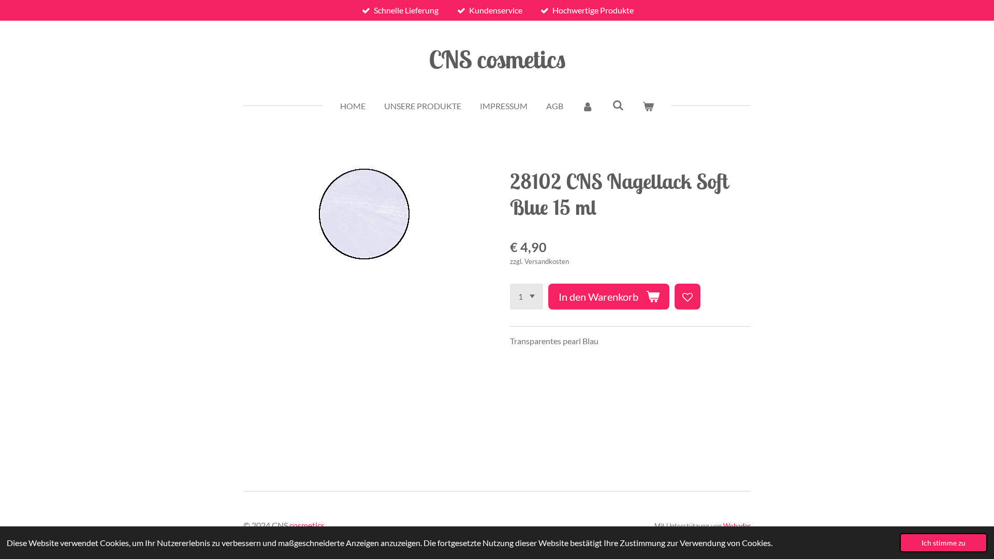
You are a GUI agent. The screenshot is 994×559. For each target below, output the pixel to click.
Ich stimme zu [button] (944, 542)
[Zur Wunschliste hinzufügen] (687, 297)
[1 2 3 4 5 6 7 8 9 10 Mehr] (526, 297)
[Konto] (587, 106)
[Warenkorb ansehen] (648, 106)
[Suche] (617, 104)
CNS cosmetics (497, 59)
